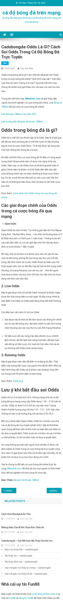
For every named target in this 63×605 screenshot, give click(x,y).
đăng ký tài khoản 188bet (26, 480)
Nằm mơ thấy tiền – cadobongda (21, 549)
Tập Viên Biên (27, 68)
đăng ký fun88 (26, 598)
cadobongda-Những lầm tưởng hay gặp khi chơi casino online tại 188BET (55, 490)
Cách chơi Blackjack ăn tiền (16, 514)
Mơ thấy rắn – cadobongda (18, 555)
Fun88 (12, 598)
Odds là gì (18, 381)
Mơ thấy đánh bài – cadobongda (21, 561)
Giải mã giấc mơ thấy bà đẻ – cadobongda (26, 573)
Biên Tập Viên (26, 519)
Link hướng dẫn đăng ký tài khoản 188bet (22, 121)
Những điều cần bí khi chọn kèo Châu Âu (22, 527)
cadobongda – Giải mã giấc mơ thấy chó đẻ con (27, 540)
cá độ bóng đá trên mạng (31, 13)
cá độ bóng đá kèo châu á (44, 594)
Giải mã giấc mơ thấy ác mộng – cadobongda (28, 567)
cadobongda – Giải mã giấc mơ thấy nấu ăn (10, 490)
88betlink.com (32, 98)
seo (5, 63)
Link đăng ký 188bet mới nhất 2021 (19, 114)
